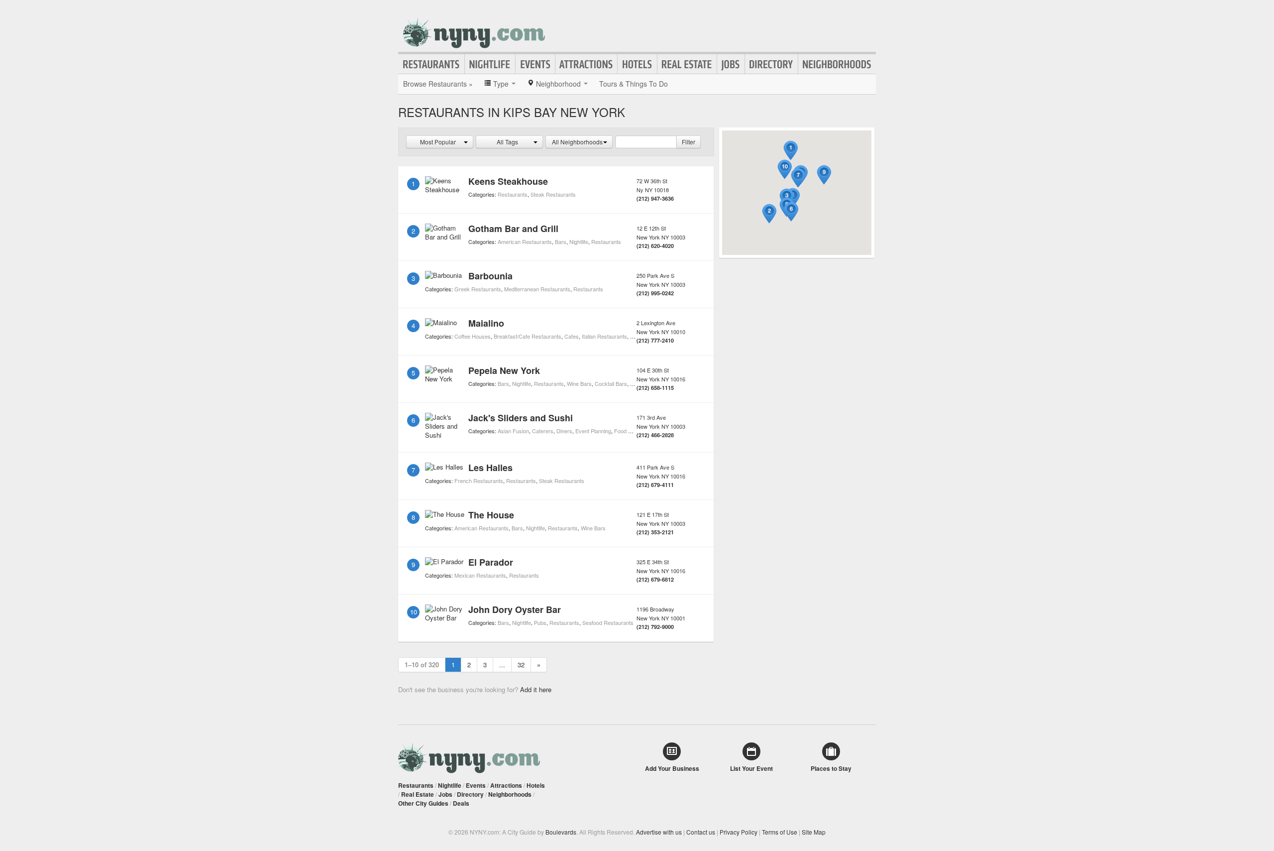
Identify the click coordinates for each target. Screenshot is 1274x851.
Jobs (730, 64)
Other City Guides (423, 803)
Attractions (586, 64)
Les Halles (490, 467)
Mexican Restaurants (480, 575)
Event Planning (593, 431)
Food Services (631, 431)
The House (491, 514)
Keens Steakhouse (508, 181)
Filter (688, 141)
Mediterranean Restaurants (537, 289)
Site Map (814, 832)
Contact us (700, 832)
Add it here (535, 689)
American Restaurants (525, 241)
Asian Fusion (513, 431)
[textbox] (646, 141)
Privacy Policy (738, 832)
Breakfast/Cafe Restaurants (527, 336)
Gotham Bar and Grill (513, 228)
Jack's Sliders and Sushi (520, 417)
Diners (564, 431)
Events (535, 64)
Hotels (637, 64)
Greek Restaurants (477, 289)
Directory (771, 64)
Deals (461, 803)
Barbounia (490, 275)
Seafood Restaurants (608, 622)
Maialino (486, 323)
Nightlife (490, 64)
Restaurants (431, 64)
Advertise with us (659, 832)
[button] (790, 150)
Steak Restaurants (553, 194)
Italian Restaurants (604, 336)
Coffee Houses (472, 336)
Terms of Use (779, 832)
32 (521, 664)
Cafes (571, 336)
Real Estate (687, 64)
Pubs (540, 622)
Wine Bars (579, 383)
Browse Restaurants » (438, 84)
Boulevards (560, 832)
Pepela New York (504, 370)
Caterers (542, 431)
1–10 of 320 (422, 664)
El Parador (490, 562)
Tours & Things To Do (633, 84)
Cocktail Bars (611, 383)
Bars (560, 241)
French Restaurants (478, 481)
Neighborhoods (837, 64)
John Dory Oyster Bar (514, 609)
